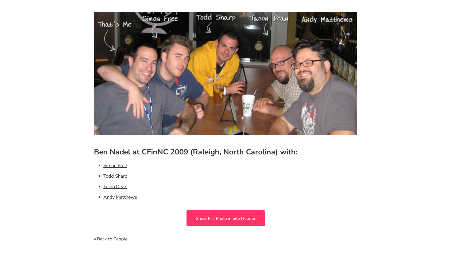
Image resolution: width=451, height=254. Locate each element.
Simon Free (115, 165)
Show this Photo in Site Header (225, 218)
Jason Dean (115, 186)
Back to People (112, 239)
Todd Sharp (115, 176)
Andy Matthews (120, 197)
